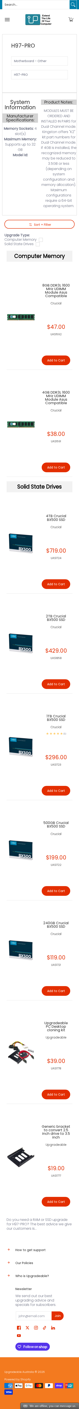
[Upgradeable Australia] (38, 19)
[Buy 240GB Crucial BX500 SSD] (21, 950)
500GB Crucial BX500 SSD (56, 824)
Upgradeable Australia (19, 1372)
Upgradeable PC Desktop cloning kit (56, 1026)
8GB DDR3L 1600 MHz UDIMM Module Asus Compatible (56, 290)
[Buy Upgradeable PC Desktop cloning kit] (21, 1052)
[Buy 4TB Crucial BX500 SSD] (21, 543)
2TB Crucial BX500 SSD (56, 618)
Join (58, 1316)
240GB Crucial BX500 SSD (56, 924)
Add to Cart (56, 584)
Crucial (55, 527)
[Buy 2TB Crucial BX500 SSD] (21, 643)
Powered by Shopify (17, 1379)
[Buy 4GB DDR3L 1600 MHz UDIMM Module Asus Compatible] (21, 423)
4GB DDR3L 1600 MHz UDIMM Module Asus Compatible (56, 397)
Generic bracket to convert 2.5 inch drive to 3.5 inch (56, 1132)
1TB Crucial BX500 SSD (56, 718)
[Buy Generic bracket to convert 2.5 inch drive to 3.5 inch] (21, 1157)
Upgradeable (56, 1037)
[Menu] (7, 19)
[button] (71, 19)
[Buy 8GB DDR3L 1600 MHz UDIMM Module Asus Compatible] (21, 316)
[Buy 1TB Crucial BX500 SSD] (21, 747)
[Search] (73, 4)
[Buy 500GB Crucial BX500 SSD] (21, 850)
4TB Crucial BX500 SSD (56, 517)
